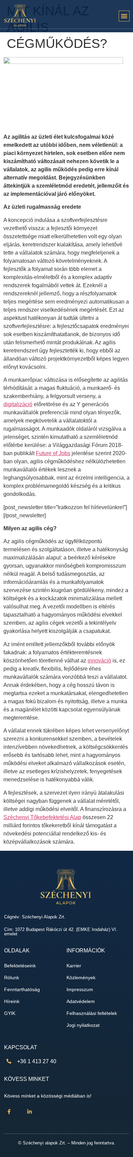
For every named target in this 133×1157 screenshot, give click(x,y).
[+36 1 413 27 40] (9, 1061)
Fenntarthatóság (22, 989)
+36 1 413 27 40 (36, 1061)
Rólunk (11, 977)
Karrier (73, 965)
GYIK (9, 1013)
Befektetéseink (20, 965)
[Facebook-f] (9, 1111)
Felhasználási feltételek (91, 1013)
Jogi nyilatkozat (83, 1025)
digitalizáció (17, 404)
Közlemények (80, 977)
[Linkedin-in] (30, 1111)
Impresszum (79, 989)
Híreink (11, 1001)
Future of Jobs (53, 453)
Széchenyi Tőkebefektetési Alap (42, 817)
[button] (124, 16)
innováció (99, 660)
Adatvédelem (80, 1001)
